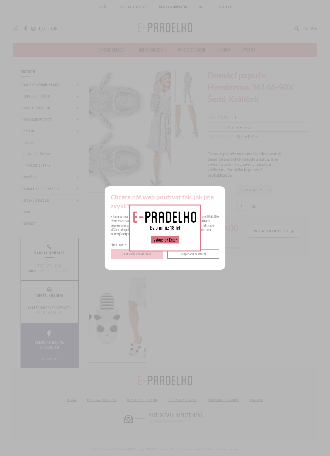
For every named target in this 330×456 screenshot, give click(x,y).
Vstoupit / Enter (165, 240)
